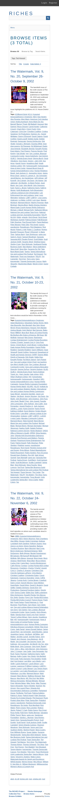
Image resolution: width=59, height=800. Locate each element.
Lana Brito (24, 414)
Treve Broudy (35, 477)
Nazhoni (39, 686)
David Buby (14, 585)
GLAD (45, 369)
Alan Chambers (42, 539)
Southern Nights (16, 730)
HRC (42, 379)
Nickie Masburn (36, 431)
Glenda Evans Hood (24, 158)
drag (45, 144)
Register (53, 3)
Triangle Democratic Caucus (31, 261)
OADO (45, 431)
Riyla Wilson (24, 450)
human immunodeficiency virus (22, 171)
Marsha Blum (23, 205)
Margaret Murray (24, 203)
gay (27, 154)
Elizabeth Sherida (28, 149)
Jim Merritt (33, 644)
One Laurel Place (23, 688)
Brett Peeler (21, 561)
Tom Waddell (30, 747)
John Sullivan (29, 404)
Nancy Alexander (16, 686)
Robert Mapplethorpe (38, 450)
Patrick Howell (21, 443)
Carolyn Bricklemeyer (38, 563)
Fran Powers (25, 151)
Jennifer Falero (34, 637)
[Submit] (48, 18)
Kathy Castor (22, 656)
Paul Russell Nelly (29, 222)
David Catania (37, 136)
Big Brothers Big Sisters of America (23, 335)
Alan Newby (41, 117)
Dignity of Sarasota (17, 357)
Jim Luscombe (23, 644)
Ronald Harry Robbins (18, 455)
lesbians (22, 198)
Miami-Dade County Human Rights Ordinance (27, 207)
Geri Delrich (43, 156)
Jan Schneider (41, 176)
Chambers (23, 568)
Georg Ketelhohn (31, 156)
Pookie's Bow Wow (17, 700)
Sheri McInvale (27, 244)
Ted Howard (38, 254)
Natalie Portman (36, 428)
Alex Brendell (27, 325)
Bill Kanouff (24, 556)
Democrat (33, 352)
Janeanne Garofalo (28, 394)
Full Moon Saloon (29, 360)
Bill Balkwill (32, 124)
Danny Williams (37, 350)
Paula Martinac (42, 222)
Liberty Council (16, 669)
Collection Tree (15, 794)
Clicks (37, 578)
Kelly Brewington (36, 190)
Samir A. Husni (15, 237)
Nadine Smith (24, 428)
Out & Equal (32, 217)
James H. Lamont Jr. (27, 176)
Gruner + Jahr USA (35, 161)
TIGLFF (38, 256)
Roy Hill (31, 455)
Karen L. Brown (21, 188)
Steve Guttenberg (39, 247)
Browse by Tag (27, 51)
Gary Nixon (32, 605)
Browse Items (29, 794)
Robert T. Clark (21, 710)
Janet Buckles (37, 632)
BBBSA (18, 333)
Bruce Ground (22, 127)
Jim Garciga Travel (34, 642)
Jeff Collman (39, 178)
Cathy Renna (15, 566)
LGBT (28, 198)
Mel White (40, 678)
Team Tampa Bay (33, 740)
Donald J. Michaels (23, 144)
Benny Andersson (17, 551)
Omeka (47, 796)
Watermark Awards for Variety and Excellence (27, 759)
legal (36, 195)
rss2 (43, 779)
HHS (41, 374)
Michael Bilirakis (32, 681)
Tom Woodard (40, 747)
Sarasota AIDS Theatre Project (21, 239)
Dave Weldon (39, 583)
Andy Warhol (27, 330)
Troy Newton (21, 752)
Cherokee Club (37, 571)
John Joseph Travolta (38, 401)
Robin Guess (33, 710)
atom (12, 779)
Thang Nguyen (25, 472)
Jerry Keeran (21, 639)
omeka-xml (37, 779)
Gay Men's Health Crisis (19, 364)
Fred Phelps (22, 605)
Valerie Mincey (38, 754)
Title (20, 64)
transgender (14, 261)
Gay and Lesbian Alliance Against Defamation (31, 607)
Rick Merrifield (34, 705)
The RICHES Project (17, 791)
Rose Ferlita (14, 713)
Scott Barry (32, 460)
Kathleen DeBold (16, 411)
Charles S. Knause (24, 571)
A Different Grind (21, 114)
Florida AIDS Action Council (20, 600)
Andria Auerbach (22, 122)
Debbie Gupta (33, 139)
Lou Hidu (22, 673)
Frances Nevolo (37, 151)
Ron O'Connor (42, 453)
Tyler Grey (31, 752)
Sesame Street (27, 242)
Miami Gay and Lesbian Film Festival (24, 423)
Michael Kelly (29, 210)
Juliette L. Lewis (16, 409)
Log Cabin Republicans (29, 671)
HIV (24, 166)
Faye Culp (29, 597)
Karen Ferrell (40, 409)
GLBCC (13, 158)
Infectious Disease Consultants (21, 627)
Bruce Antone (41, 561)
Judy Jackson (39, 406)
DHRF (34, 355)
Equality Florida (41, 149)
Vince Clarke (33, 480)
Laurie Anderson (22, 664)
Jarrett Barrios (15, 178)
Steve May (23, 249)
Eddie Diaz (39, 357)
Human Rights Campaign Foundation (33, 384)
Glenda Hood (21, 615)
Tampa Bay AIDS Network (31, 735)
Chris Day (22, 131)
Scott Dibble (38, 239)
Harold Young (20, 163)
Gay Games (23, 610)
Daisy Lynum (15, 583)
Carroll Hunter (34, 127)
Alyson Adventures (23, 328)
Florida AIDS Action (41, 597)
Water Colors (35, 757)
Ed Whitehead (36, 146)
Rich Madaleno (36, 227)
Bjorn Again (38, 558)
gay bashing (42, 362)
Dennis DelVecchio (34, 141)
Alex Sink (36, 325)
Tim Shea (38, 475)
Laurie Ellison (34, 664)
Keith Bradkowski (22, 190)
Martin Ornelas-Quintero (38, 205)
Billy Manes (21, 558)
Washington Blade (25, 264)
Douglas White (36, 144)
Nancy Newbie (29, 686)
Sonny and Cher (36, 727)
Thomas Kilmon (16, 745)
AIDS (35, 117)
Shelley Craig (15, 244)
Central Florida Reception (37, 340)
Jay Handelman (27, 178)
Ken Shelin (32, 656)
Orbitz (19, 217)
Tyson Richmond (42, 752)
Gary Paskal (41, 360)
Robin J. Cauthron (34, 230)
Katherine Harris (33, 188)
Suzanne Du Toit (34, 249)
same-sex (42, 234)
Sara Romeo (39, 718)
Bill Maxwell (34, 556)
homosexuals (43, 166)
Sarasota (40, 237)
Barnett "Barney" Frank (18, 124)
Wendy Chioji (38, 264)
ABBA (17, 536)
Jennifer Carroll (22, 637)
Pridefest (21, 445)
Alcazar (22, 541)
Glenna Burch (38, 158)
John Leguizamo (16, 404)
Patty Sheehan (15, 222)
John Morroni (30, 649)
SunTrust (20, 467)
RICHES (21, 13)
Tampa (27, 252)
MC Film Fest (31, 678)
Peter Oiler (25, 225)
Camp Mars (24, 563)
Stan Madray (27, 247)
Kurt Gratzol (18, 661)
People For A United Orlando (21, 698)
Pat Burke (19, 693)
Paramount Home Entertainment (29, 440)
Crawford (42, 580)
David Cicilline (23, 352)
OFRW (32, 433)
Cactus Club (15, 563)
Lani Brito (27, 661)
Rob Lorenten (32, 708)
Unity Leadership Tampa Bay (21, 754)
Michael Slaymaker (34, 426)
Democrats (22, 141)
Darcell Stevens (27, 583)
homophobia (37, 377)
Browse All (14, 51)
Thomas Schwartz (29, 745)
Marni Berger (39, 421)
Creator (26, 64)
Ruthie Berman (34, 713)
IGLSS (36, 387)
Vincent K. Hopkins (23, 757)
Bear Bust (25, 333)
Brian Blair (31, 561)
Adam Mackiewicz (17, 323)
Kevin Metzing (29, 411)
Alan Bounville (15, 325)
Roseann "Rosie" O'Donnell (27, 232)
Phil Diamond (38, 698)
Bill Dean (40, 335)
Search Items (40, 51)
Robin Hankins (30, 453)
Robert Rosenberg (17, 453)
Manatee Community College (32, 418)
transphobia (24, 477)
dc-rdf (17, 779)
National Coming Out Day (20, 431)
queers (41, 225)
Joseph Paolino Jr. (26, 406)
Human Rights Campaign (38, 624)
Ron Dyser (43, 710)
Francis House (37, 600)
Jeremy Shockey (31, 396)
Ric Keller (24, 705)
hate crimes (34, 374)
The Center (36, 472)
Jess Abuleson (32, 639)
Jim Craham (21, 181)
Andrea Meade (16, 330)
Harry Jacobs (24, 374)
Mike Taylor (31, 683)
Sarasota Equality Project (29, 720)
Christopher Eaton (32, 575)
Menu (12, 28)
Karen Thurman (21, 654)
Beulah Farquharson (38, 553)
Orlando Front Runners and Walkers (23, 438)
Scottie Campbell (35, 463)
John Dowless (33, 399)
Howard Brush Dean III (34, 168)
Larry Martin (36, 661)
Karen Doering (28, 409)
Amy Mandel (41, 328)
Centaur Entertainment (18, 340)
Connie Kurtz (22, 580)
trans (37, 259)
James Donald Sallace (33, 629)
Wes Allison (37, 762)
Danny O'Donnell (24, 136)
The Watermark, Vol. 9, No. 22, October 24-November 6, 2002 (27, 498)
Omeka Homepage (35, 791)
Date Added (35, 64)
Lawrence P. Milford (24, 666)
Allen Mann (25, 119)
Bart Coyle (40, 548)
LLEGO (29, 200)
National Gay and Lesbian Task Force (24, 212)
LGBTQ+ (34, 198)
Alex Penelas (15, 119)
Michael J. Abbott (16, 210)
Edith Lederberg (41, 593)
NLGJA (13, 217)
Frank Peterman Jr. (32, 602)
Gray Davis (23, 161)
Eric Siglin (14, 597)
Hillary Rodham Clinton (19, 377)
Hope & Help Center (18, 168)
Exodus (21, 597)
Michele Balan (20, 683)
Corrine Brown (33, 580)
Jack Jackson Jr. (22, 173)
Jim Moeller (22, 183)
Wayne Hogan (27, 762)
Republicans (25, 227)
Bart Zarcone (37, 330)
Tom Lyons (31, 259)
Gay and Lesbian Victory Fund (25, 362)
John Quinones (38, 185)
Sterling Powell (29, 730)
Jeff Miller (36, 634)
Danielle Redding (24, 350)
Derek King (34, 588)
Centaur (24, 566)
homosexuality (31, 166)
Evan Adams (15, 151)
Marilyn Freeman (37, 203)
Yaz (17, 482)
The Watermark (40, 742)
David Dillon (24, 585)
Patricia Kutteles (38, 693)
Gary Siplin (41, 605)
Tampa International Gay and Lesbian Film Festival (29, 470)
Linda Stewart (28, 669)
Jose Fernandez (38, 651)
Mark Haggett (28, 421)
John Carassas (25, 646)
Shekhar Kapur (39, 242)
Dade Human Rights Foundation (22, 347)
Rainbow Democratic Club (36, 703)
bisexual (40, 124)
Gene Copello (30, 612)
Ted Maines (21, 742)
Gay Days (14, 610)
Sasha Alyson (22, 460)
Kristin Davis (15, 414)
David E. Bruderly (36, 585)
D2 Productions (24, 134)
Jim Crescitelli (21, 642)
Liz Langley (14, 671)
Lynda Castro (15, 418)
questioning (14, 227)
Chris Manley (37, 573)
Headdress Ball (32, 163)
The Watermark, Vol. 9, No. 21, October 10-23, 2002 (27, 282)
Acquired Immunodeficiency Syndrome (29, 320)
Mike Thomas (41, 683)
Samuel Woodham (29, 237)
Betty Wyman (25, 553)
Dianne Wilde (43, 355)
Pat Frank (27, 693)
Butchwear (38, 338)
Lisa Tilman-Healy (40, 669)
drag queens (15, 146)
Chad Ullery (21, 129)
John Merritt (27, 185)
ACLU (30, 114)
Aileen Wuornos (29, 539)
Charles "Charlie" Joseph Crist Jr (22, 342)
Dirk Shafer (29, 357)
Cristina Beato (42, 345)
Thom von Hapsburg (27, 256)
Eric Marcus (41, 595)
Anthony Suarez (36, 544)
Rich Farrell (25, 448)
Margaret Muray (16, 421)
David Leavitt (22, 139)
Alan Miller (14, 541)
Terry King (30, 742)
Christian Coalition (34, 131)
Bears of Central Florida (38, 333)
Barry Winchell (30, 548)
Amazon (33, 328)
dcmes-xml (24, 779)
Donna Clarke (20, 593)
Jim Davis (30, 181)
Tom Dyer (22, 259)
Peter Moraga (15, 225)
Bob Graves (29, 338)
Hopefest (36, 379)
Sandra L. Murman (27, 718)
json (30, 779)
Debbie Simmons (22, 588)
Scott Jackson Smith (33, 722)
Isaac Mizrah (15, 394)
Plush (45, 698)
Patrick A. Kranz (16, 696)
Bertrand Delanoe (31, 551)
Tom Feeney (19, 747)
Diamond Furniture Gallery (30, 590)
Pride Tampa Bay (31, 700)
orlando (25, 217)
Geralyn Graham (36, 369)
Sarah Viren (14, 720)
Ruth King (24, 713)
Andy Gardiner (24, 544)
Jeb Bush (20, 396)
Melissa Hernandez (17, 681)
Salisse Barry (20, 234)
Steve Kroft (14, 249)
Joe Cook (19, 185)
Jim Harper (39, 181)
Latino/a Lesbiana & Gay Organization (24, 193)
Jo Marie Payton (34, 183)
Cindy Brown (31, 345)
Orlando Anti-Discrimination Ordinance (29, 436)
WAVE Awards (15, 762)
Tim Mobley (30, 475)
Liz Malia (22, 200)
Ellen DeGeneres (16, 595)
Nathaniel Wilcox (41, 210)
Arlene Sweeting (30, 546)
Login (44, 3)
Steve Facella (32, 465)
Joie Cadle (39, 404)
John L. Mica (19, 649)
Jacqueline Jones (35, 173)
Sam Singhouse (32, 234)
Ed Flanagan (25, 146)
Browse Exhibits (15, 796)
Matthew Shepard (34, 676)
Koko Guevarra (24, 659)
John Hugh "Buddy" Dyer (19, 401)
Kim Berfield (41, 656)
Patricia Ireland (30, 220)
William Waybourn (29, 764)
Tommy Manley (16, 749)
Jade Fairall (20, 629)
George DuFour (23, 369)
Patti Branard (42, 220)
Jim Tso (41, 644)
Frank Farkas (19, 602)
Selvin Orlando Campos (27, 725)
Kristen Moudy (40, 411)
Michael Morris (21, 426)
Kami (12, 188)
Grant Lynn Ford (32, 615)
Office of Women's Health (19, 433)
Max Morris (21, 678)
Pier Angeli (34, 225)
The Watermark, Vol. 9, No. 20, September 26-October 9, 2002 (27, 76)
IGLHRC (30, 387)
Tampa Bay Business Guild (35, 467)
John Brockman (22, 399)
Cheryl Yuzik (31, 129)
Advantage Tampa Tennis (34, 323)
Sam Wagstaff (22, 458)
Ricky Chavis (21, 708)
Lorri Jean (36, 200)
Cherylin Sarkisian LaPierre (20, 573)
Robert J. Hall (21, 230)
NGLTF (44, 215)
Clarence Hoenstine (26, 578)
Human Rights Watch (18, 387)
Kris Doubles (36, 659)
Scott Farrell (21, 722)
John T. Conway (16, 651)
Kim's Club (14, 659)
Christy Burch (21, 345)
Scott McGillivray (22, 463)
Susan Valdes (32, 732)
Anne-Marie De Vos (36, 122)
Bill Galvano (14, 556)
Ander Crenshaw (31, 541)
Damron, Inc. (35, 134)
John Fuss (43, 399)
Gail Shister (20, 154)
